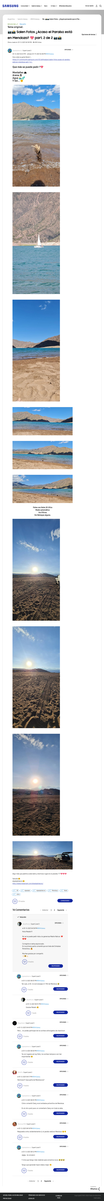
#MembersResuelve (65, 6)
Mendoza (55, 890)
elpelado (27, 890)
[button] (69, 50)
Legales (31, 1198)
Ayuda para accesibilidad (13, 1195)
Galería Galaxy (36, 6)
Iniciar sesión (89, 6)
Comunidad (24, 6)
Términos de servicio (36, 1195)
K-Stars (53, 6)
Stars (45, 6)
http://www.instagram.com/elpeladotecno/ (27, 884)
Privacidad (7, 1198)
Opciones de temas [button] (88, 34)
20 (17, 890)
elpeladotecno (40, 890)
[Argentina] (10, 6)
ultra (18, 894)
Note (65, 890)
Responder (56, 966)
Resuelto (23, 24)
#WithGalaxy (50, 54)
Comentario (65, 901)
